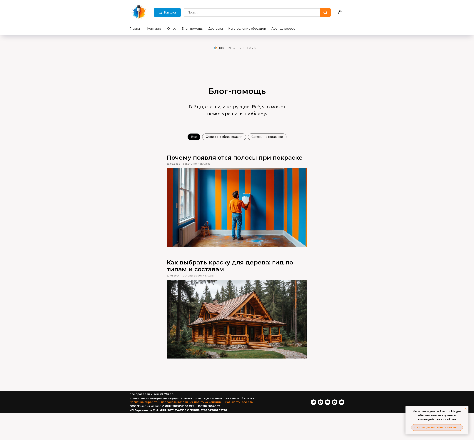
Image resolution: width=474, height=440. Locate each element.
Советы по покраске (267, 137)
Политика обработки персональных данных (161, 402)
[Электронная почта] (341, 402)
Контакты (154, 28)
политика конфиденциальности (217, 402)
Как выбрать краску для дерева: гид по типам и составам (230, 266)
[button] (340, 12)
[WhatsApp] (334, 402)
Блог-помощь (192, 28)
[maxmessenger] (320, 402)
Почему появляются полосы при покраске (235, 157)
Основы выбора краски (224, 137)
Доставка (215, 28)
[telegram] (313, 402)
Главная (136, 28)
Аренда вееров (283, 28)
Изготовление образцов (247, 28)
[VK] (327, 402)
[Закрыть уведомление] (466, 408)
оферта (247, 402)
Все (194, 137)
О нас (171, 28)
